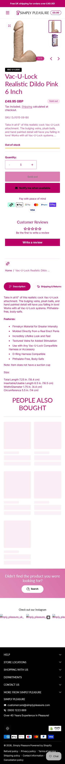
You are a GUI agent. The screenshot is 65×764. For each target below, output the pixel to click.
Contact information (33, 755)
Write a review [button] (32, 242)
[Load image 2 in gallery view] (55, 40)
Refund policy (11, 751)
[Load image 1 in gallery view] (55, 26)
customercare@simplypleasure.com (29, 705)
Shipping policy (12, 755)
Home (8, 270)
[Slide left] (51, 59)
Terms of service (47, 751)
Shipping (27, 106)
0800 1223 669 (17, 710)
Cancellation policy (13, 760)
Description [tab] (19, 286)
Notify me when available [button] (34, 187)
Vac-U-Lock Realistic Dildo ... (32, 270)
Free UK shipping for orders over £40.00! (32, 3)
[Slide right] (58, 59)
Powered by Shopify (41, 745)
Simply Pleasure (21, 745)
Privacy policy (28, 751)
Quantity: (11, 157)
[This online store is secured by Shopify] (55, 728)
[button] (55, 13)
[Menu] (7, 12)
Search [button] (34, 588)
